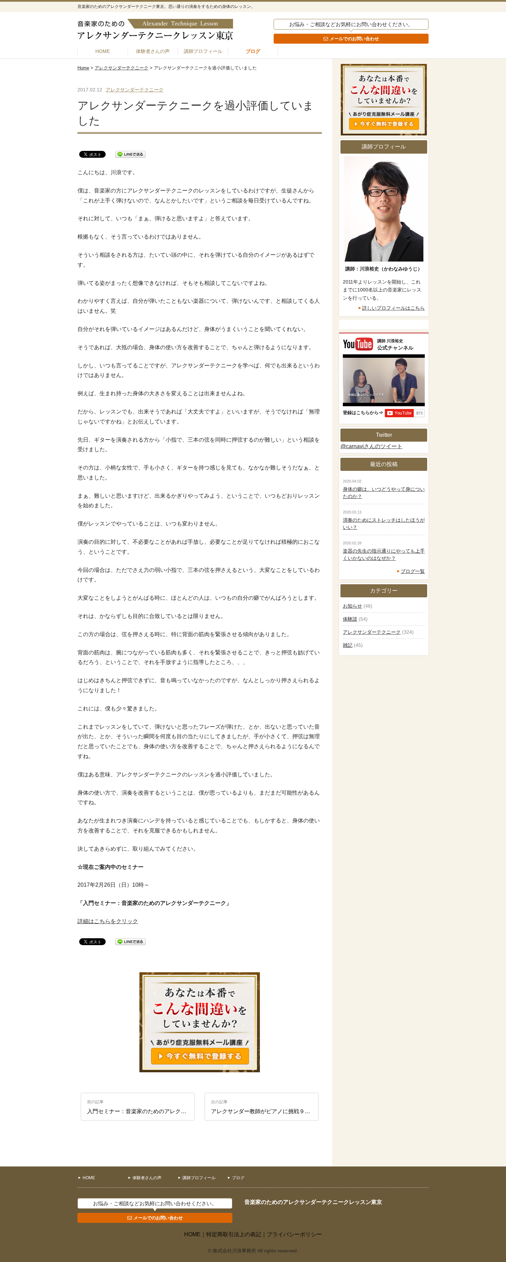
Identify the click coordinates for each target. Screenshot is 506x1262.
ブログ (253, 51)
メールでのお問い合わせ (354, 38)
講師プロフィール (203, 51)
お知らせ (352, 606)
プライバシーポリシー (294, 1234)
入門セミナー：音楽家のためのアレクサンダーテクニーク (140, 1106)
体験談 (350, 619)
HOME (102, 51)
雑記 (347, 645)
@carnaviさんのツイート (371, 446)
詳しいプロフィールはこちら (393, 308)
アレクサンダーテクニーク (121, 67)
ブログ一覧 (413, 571)
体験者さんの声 (153, 51)
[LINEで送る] (130, 154)
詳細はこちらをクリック (107, 921)
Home (83, 67)
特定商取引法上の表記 (233, 1234)
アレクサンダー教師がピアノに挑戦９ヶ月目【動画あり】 (264, 1106)
